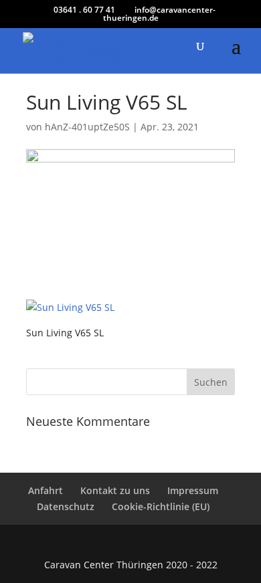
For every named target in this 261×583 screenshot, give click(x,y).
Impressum (192, 490)
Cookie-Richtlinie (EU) (160, 506)
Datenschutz (65, 506)
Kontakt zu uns (115, 490)
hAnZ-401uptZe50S (87, 126)
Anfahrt (45, 490)
